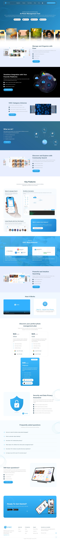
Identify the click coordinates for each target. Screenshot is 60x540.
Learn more (36, 61)
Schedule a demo (43, 19)
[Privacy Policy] (42, 3)
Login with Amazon (35, 19)
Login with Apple (26, 19)
